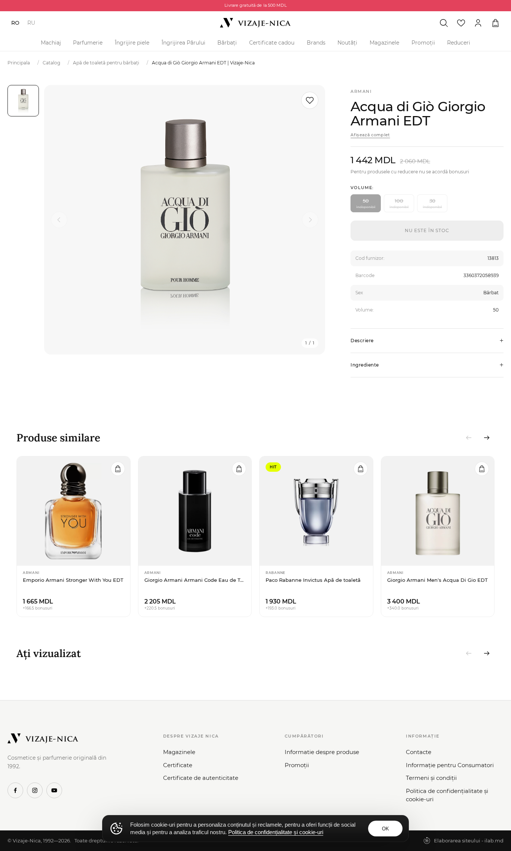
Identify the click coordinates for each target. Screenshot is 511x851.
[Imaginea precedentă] (59, 220)
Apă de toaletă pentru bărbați (106, 63)
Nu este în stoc (427, 230)
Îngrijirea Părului (183, 42)
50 (365, 203)
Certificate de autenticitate (200, 777)
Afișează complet (370, 134)
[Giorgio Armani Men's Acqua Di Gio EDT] (438, 511)
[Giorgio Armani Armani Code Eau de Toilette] (195, 511)
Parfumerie (87, 42)
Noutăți (347, 42)
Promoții (423, 42)
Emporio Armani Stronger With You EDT (73, 580)
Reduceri (458, 42)
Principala (18, 63)
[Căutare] (443, 23)
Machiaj (51, 42)
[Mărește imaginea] (184, 220)
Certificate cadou (271, 42)
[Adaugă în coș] (118, 469)
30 (432, 203)
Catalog (51, 63)
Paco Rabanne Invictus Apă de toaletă (313, 580)
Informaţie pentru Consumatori (450, 765)
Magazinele (384, 42)
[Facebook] (15, 790)
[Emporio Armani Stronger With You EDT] (73, 511)
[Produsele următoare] (487, 438)
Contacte (418, 752)
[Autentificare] (478, 23)
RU (31, 22)
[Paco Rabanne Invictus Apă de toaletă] (316, 511)
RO (15, 22)
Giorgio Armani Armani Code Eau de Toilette (195, 580)
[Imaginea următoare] (310, 220)
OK (385, 829)
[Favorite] (461, 23)
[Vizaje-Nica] (255, 22)
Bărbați (227, 42)
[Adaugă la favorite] (309, 100)
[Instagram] (35, 790)
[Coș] (495, 23)
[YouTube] (54, 790)
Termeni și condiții (431, 777)
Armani (361, 91)
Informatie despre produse (322, 752)
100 (399, 203)
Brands (316, 42)
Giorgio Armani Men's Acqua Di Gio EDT (437, 580)
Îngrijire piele (132, 42)
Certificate (177, 765)
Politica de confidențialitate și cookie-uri (447, 795)
